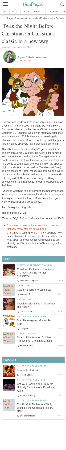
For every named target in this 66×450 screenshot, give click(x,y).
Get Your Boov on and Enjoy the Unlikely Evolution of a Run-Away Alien (36, 387)
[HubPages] (33, 5)
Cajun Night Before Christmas (34, 289)
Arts (4, 12)
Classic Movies (26, 333)
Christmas (23, 285)
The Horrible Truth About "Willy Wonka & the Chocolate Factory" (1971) (35, 408)
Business (38, 12)
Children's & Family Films (31, 316)
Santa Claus (24, 299)
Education (53, 12)
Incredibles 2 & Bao (28, 370)
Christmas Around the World (34, 265)
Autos (15, 12)
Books (26, 12)
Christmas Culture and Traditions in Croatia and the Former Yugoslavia (35, 272)
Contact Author (24, 60)
